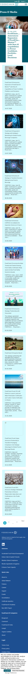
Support (4, 591)
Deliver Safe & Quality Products (11, 557)
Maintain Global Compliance (10, 560)
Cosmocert (5, 621)
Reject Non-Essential (18, 670)
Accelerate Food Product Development (12, 553)
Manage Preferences (11, 673)
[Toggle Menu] (26, 4)
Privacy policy (6, 648)
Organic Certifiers (7, 631)
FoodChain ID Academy (8, 604)
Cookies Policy (6, 652)
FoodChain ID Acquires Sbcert (13, 353)
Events (4, 594)
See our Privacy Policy (13, 668)
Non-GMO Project (7, 608)
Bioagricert (5, 618)
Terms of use (5, 645)
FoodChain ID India (7, 625)
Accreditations (6, 598)
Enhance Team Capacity (9, 567)
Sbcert (3, 635)
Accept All (7, 670)
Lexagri (4, 628)
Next (23, 521)
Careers (4, 587)
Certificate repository (7, 601)
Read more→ (19, 105)
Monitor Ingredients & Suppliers (10, 564)
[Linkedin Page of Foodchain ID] (3, 545)
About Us (4, 577)
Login (16, 1)
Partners (4, 584)
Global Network (6, 580)
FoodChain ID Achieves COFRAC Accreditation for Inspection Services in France (13, 223)
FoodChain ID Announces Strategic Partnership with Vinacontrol (12, 311)
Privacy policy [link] (21, 673)
